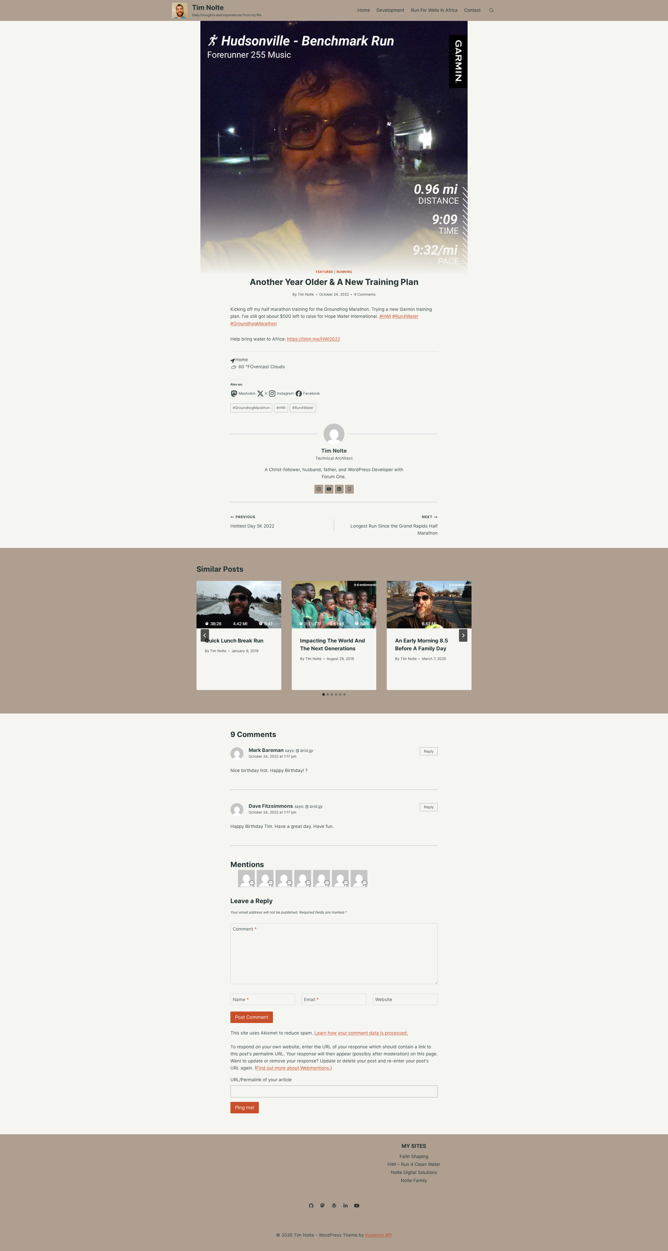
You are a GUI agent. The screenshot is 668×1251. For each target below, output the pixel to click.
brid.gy (306, 750)
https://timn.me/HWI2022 (313, 339)
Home (363, 10)
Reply (429, 751)
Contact (472, 10)
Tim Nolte (306, 294)
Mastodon (247, 393)
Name (241, 999)
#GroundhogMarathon (253, 323)
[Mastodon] (323, 1206)
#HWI (385, 316)
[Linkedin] (345, 1206)
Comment (245, 929)
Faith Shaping (413, 1156)
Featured (324, 272)
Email (311, 999)
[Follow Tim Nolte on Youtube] (329, 489)
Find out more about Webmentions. (293, 1068)
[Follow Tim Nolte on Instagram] (318, 489)
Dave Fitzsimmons (271, 806)
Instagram (285, 393)
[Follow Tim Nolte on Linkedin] (339, 489)
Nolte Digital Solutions (414, 1172)
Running (344, 272)
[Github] (311, 1206)
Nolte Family (414, 1180)
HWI (281, 408)
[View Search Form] (491, 10)
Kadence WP (378, 1235)
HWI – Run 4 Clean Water (413, 1164)
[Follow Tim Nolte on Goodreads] (349, 489)
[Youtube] (356, 1206)
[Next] (463, 635)
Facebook (311, 393)
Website (383, 999)
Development (390, 10)
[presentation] (238, 605)
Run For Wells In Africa (434, 10)
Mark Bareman (266, 750)
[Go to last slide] (205, 635)
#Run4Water (405, 316)
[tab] (323, 694)
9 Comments (364, 294)
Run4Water (302, 408)
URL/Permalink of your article (261, 1079)
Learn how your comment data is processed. (361, 1033)
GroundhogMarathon (251, 408)
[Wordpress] (334, 1206)
